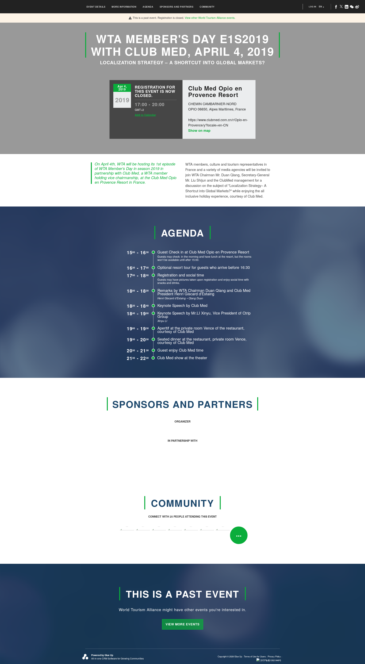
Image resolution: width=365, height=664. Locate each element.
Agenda (148, 6)
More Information (124, 6)
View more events (183, 624)
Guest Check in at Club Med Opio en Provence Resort (203, 252)
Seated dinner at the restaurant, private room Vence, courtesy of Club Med (202, 340)
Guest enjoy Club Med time (180, 350)
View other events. (210, 18)
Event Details (96, 6)
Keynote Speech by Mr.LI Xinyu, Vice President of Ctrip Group (204, 314)
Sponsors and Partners (177, 6)
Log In (312, 6)
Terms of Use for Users (255, 656)
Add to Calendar (145, 115)
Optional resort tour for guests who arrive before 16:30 (203, 267)
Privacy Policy (274, 656)
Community (207, 6)
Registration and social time (180, 275)
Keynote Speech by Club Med (182, 305)
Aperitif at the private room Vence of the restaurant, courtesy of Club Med (200, 329)
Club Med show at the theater (182, 357)
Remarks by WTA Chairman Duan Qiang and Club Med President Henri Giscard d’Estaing (203, 292)
